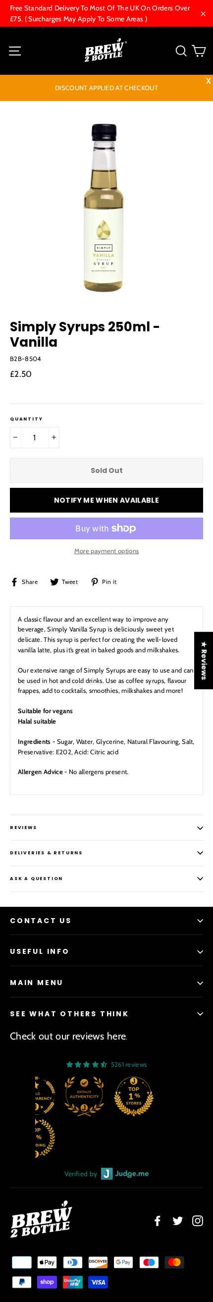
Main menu (36, 983)
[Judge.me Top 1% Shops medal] (134, 1096)
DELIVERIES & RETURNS (46, 853)
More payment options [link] (106, 551)
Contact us (41, 921)
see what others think (69, 1014)
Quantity (26, 419)
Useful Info (40, 951)
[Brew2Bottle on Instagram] (197, 1220)
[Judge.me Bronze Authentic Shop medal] (84, 1096)
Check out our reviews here (68, 1036)
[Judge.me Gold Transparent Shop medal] (35, 1096)
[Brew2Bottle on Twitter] (177, 1220)
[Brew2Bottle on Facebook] (157, 1220)
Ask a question (36, 879)
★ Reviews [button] (204, 660)
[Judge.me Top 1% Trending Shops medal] (35, 1138)
